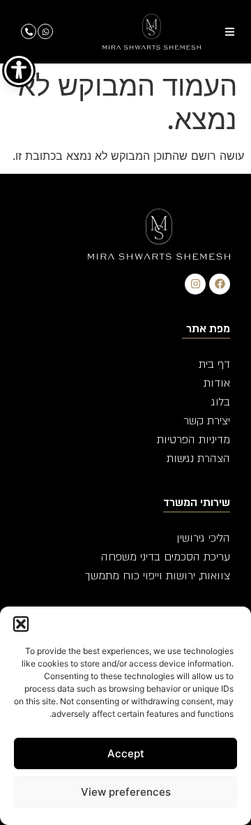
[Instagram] (195, 284)
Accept (125, 753)
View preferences (126, 791)
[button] (21, 624)
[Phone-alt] (28, 31)
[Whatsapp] (45, 31)
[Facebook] (219, 284)
